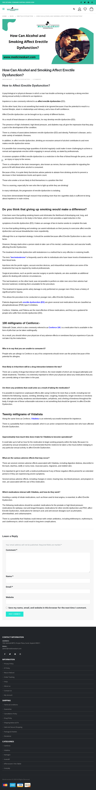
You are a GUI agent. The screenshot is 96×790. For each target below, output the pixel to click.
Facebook (5, 654)
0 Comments (37, 79)
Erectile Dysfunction (22, 79)
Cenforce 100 (55, 327)
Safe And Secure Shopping (13, 727)
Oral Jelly (7, 768)
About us (7, 686)
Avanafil (7, 759)
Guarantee (7, 709)
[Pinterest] (88, 2)
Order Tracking (9, 677)
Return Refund (9, 673)
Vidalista (35, 419)
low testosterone (18, 257)
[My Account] (79, 9)
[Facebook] (81, 2)
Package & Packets (10, 732)
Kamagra (7, 755)
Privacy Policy (9, 664)
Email (9, 586)
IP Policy (7, 668)
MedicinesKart (7, 79)
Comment (11, 550)
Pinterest (15, 654)
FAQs (6, 682)
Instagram (20, 654)
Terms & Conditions (11, 705)
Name (9, 576)
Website (10, 597)
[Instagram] (92, 2)
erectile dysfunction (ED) (34, 302)
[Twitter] (84, 2)
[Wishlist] (85, 9)
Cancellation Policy (10, 714)
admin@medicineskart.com (11, 649)
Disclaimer (7, 736)
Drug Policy (8, 718)
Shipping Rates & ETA (11, 723)
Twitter (10, 654)
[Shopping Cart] (91, 9)
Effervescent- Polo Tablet (12, 764)
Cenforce (7, 746)
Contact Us (8, 691)
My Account (8, 695)
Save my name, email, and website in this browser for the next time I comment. (47, 607)
